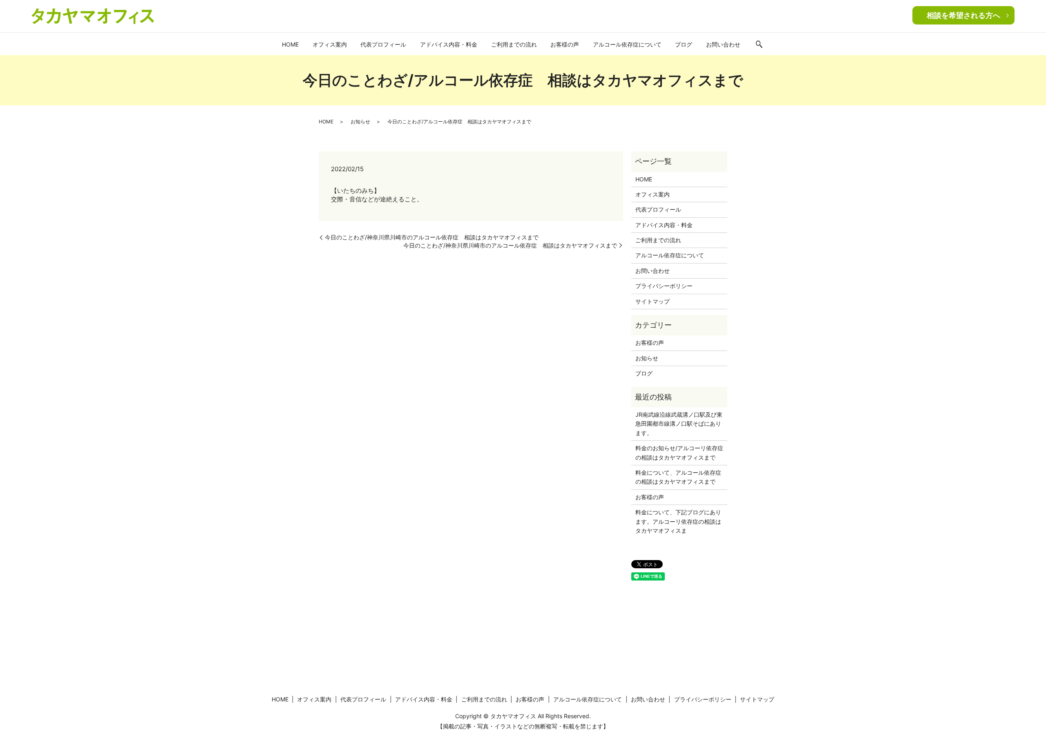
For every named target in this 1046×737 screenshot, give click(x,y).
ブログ (683, 44)
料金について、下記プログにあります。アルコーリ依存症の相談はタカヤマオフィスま (678, 521)
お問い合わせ (723, 44)
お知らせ (360, 121)
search (759, 45)
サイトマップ (652, 301)
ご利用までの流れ (514, 44)
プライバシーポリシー (664, 285)
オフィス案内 (330, 44)
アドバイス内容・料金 (448, 44)
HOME (290, 44)
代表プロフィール (383, 44)
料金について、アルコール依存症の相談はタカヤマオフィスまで (678, 477)
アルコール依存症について (627, 44)
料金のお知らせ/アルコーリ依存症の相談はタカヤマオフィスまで (679, 452)
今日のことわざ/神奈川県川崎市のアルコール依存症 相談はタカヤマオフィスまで (432, 237)
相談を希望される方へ (963, 15)
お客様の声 (564, 44)
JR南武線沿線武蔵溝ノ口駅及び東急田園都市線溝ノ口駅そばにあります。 (678, 423)
